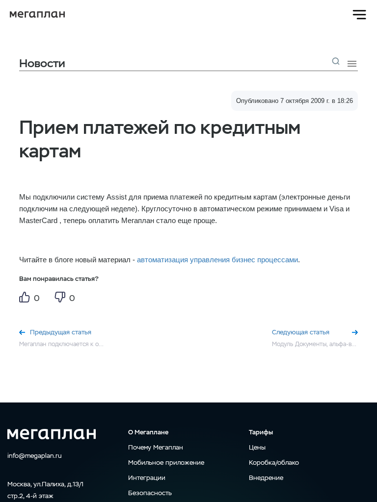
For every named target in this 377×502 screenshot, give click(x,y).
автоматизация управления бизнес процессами (217, 259)
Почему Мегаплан (155, 447)
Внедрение (266, 478)
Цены (257, 447)
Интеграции (146, 478)
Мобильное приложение (166, 462)
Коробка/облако (274, 462)
